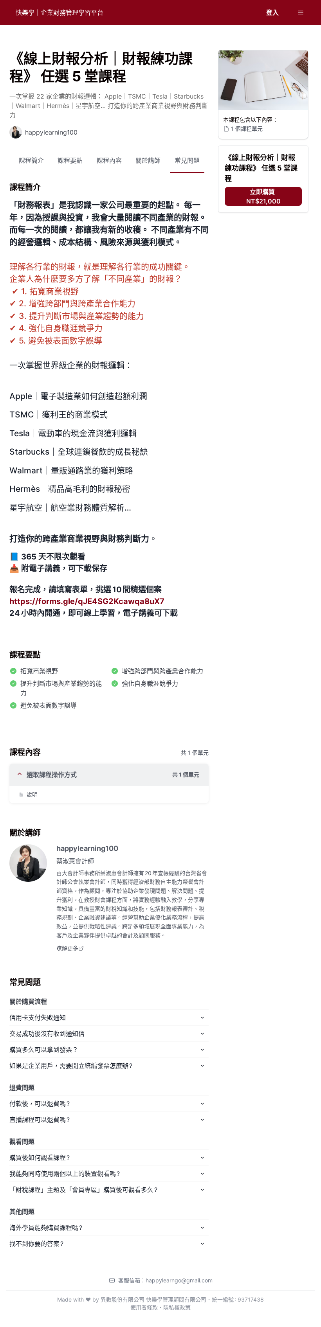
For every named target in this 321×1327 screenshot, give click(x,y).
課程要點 (70, 160)
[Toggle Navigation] (300, 12)
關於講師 (147, 160)
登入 (272, 12)
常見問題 (187, 160)
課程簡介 (31, 160)
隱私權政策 (177, 1307)
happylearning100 (87, 848)
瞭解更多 (67, 948)
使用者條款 (144, 1307)
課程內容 (109, 160)
